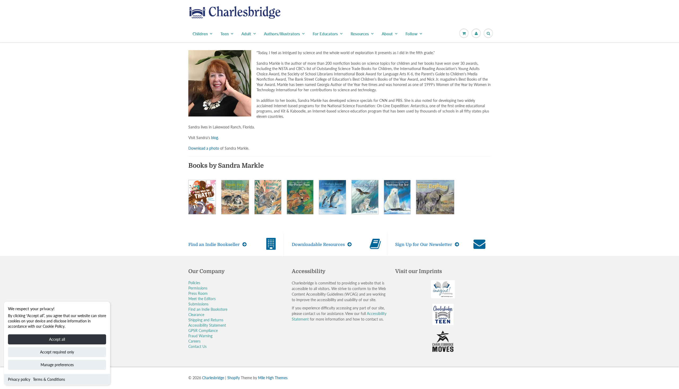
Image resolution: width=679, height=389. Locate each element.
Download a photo (203, 148)
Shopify (233, 377)
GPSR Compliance (203, 330)
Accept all (57, 339)
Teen (224, 33)
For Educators (325, 33)
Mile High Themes (273, 377)
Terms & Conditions (49, 379)
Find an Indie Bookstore (207, 309)
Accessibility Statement (207, 325)
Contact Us (197, 346)
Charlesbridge (213, 377)
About (387, 33)
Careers (194, 341)
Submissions (198, 304)
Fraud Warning (200, 336)
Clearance (196, 314)
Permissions (197, 288)
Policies (194, 282)
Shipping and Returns (205, 320)
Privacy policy (19, 379)
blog (214, 137)
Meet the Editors (202, 298)
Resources (360, 33)
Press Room (198, 293)
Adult (246, 33)
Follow (411, 33)
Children (200, 33)
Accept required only (57, 352)
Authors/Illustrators (282, 33)
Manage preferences (57, 364)
